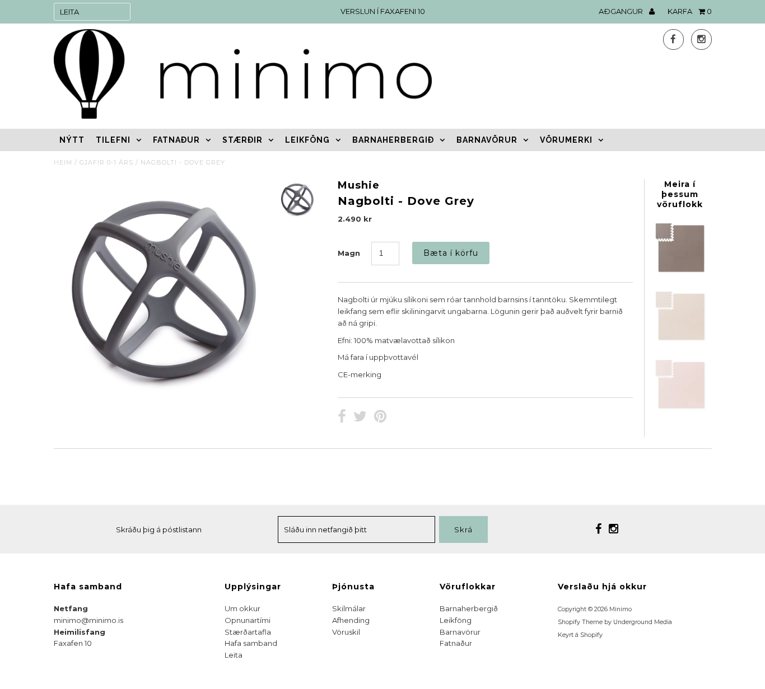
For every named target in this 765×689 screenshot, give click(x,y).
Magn (349, 253)
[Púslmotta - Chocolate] (680, 272)
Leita (233, 654)
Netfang (71, 608)
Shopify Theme (580, 622)
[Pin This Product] (380, 417)
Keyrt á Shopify (580, 635)
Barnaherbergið (393, 139)
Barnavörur (486, 139)
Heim (63, 162)
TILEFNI (113, 139)
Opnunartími (247, 620)
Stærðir (242, 139)
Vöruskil (346, 631)
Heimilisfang (79, 631)
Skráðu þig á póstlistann (159, 529)
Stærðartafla (248, 631)
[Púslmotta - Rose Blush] (680, 408)
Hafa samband (251, 643)
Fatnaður (176, 139)
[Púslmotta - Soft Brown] (680, 340)
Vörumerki (566, 139)
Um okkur (242, 608)
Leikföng (307, 139)
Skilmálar (349, 608)
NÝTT (72, 139)
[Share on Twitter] (360, 417)
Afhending (351, 620)
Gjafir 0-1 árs (106, 162)
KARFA (690, 11)
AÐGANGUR (622, 11)
